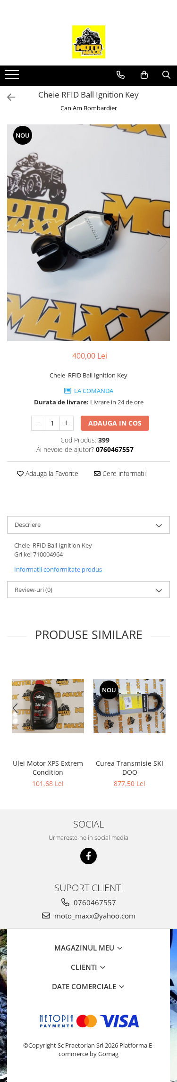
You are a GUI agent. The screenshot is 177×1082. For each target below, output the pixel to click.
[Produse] (13, 77)
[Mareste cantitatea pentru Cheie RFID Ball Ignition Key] (66, 423)
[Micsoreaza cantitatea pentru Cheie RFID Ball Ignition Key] (38, 423)
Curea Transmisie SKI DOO (129, 768)
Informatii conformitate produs (58, 569)
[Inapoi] (7, 97)
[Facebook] (88, 856)
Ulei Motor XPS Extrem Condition (48, 768)
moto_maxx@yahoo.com (93, 915)
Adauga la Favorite (51, 473)
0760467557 (94, 902)
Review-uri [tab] (33, 589)
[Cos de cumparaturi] (144, 75)
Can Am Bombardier (88, 108)
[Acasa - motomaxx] (89, 41)
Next (162, 242)
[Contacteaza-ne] (120, 75)
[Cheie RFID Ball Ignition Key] (88, 232)
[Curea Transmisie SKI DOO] (129, 706)
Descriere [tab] (28, 524)
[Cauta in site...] (166, 75)
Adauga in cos (115, 422)
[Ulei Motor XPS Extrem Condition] (48, 706)
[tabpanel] (88, 232)
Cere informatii (123, 473)
